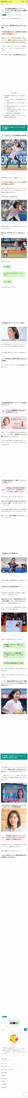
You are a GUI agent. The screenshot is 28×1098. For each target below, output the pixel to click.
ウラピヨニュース (6, 1)
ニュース (5, 1066)
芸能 (4, 1081)
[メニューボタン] (26, 1)
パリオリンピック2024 (8, 1069)
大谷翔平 (5, 1072)
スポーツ (4, 14)
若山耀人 (5, 1084)
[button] (11, 1023)
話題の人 (5, 1087)
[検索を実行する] (25, 1029)
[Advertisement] (14, 72)
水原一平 (5, 1078)
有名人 (4, 1075)
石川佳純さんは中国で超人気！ (14, 113)
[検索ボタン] (23, 1)
